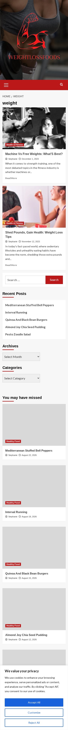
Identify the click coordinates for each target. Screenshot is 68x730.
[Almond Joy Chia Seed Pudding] (34, 609)
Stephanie (12, 159)
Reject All (34, 722)
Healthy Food (13, 441)
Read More (11, 178)
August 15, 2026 (29, 578)
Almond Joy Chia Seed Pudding (25, 327)
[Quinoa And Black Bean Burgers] (34, 547)
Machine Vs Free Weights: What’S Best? (34, 154)
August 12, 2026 (29, 639)
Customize (34, 712)
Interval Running (16, 312)
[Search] (61, 84)
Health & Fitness (14, 145)
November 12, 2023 (31, 241)
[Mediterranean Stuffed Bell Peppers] (34, 425)
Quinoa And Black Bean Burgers (26, 319)
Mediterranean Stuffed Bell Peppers (29, 305)
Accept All (34, 702)
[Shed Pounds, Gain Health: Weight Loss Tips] (34, 207)
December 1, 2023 (30, 159)
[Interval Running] (34, 486)
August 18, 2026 (29, 516)
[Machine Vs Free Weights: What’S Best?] (34, 128)
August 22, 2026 (29, 455)
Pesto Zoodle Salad (18, 334)
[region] (34, 697)
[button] (6, 84)
